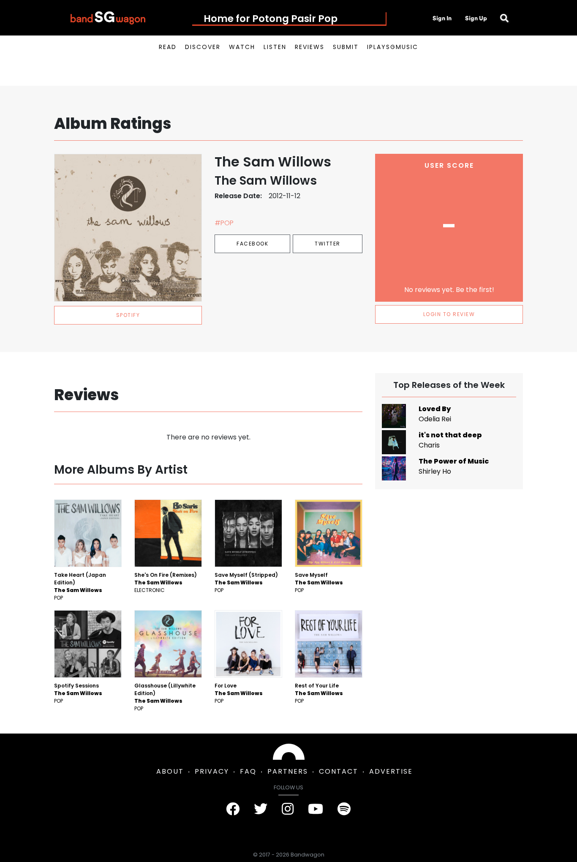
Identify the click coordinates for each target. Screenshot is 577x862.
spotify (128, 315)
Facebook (252, 243)
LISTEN (275, 47)
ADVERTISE (391, 771)
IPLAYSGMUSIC (392, 47)
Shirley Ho (435, 471)
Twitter (327, 243)
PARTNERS (287, 771)
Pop (58, 597)
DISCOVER (202, 47)
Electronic (149, 590)
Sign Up (476, 18)
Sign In (442, 18)
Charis (429, 445)
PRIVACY (212, 771)
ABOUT (170, 771)
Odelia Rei (435, 419)
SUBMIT (346, 47)
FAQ (248, 771)
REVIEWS (309, 47)
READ (168, 47)
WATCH (242, 47)
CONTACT (338, 771)
